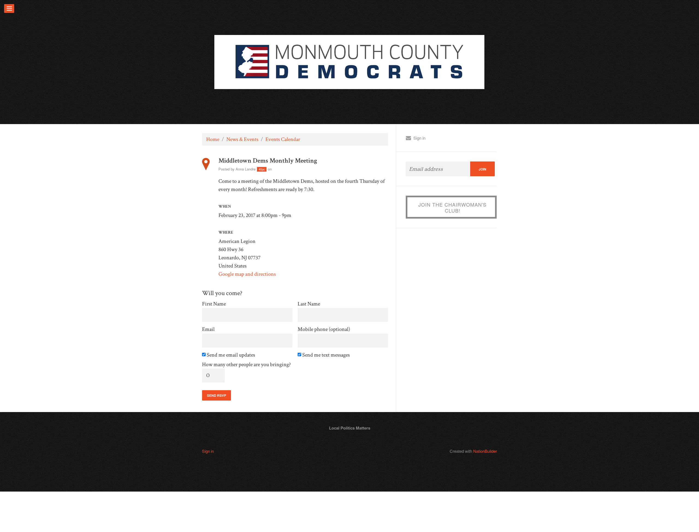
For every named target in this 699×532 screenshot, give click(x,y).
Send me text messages (326, 355)
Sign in (419, 138)
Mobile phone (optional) (324, 329)
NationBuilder (485, 451)
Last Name (309, 304)
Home (212, 139)
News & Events (242, 139)
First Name (214, 304)
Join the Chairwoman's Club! (452, 207)
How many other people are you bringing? (246, 364)
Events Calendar (282, 139)
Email (208, 329)
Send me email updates (231, 355)
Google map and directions (247, 274)
